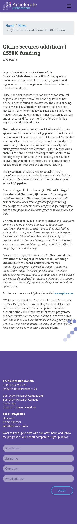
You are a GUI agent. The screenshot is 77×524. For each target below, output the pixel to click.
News (22, 26)
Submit (62, 490)
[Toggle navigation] (69, 6)
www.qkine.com (64, 293)
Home (10, 26)
